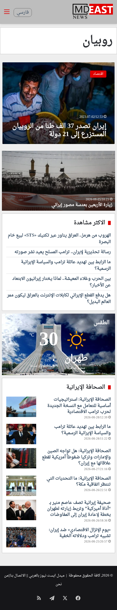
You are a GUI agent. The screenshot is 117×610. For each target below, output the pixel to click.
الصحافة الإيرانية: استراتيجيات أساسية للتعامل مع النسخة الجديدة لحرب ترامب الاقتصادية (79, 406)
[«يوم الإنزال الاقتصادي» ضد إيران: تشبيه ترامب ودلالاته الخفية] (21, 537)
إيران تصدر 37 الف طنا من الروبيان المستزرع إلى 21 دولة (59, 130)
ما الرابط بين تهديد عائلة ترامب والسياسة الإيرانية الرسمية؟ (66, 265)
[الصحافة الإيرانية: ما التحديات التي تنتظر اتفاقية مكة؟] (21, 486)
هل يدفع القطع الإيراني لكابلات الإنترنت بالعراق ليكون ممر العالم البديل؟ (59, 298)
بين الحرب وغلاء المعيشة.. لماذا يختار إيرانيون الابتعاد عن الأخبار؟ (61, 282)
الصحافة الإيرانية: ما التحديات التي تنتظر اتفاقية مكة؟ (79, 481)
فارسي (23, 12)
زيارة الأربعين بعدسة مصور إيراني (81, 205)
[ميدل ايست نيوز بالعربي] (93, 12)
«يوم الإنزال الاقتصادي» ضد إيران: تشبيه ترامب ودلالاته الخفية (80, 533)
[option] (58, 181)
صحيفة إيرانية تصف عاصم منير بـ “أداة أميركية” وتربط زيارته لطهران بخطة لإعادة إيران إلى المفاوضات (79, 509)
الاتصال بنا (18, 575)
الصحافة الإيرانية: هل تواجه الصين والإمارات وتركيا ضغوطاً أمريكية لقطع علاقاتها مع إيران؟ (76, 457)
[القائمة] (7, 14)
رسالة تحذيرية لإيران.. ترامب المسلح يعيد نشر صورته (62, 252)
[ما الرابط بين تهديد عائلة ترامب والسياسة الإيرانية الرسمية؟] (21, 434)
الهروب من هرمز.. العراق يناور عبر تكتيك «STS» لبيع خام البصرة (59, 238)
